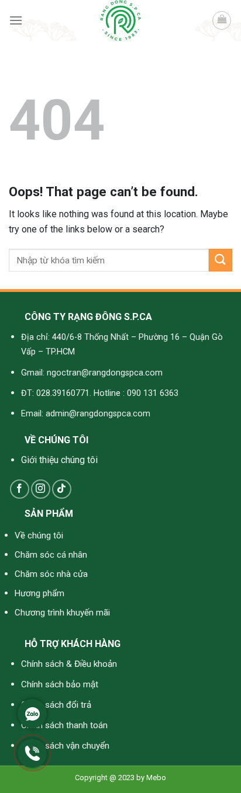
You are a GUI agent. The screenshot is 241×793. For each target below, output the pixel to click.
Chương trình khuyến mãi (62, 612)
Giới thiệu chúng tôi (59, 459)
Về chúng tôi (39, 535)
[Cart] (221, 20)
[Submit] (220, 260)
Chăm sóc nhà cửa (51, 574)
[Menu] (16, 20)
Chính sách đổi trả (56, 705)
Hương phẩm (39, 593)
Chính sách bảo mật (59, 684)
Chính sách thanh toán (64, 725)
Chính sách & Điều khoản (69, 664)
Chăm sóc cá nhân (51, 554)
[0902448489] (32, 764)
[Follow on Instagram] (40, 489)
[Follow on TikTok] (61, 489)
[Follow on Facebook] (19, 489)
